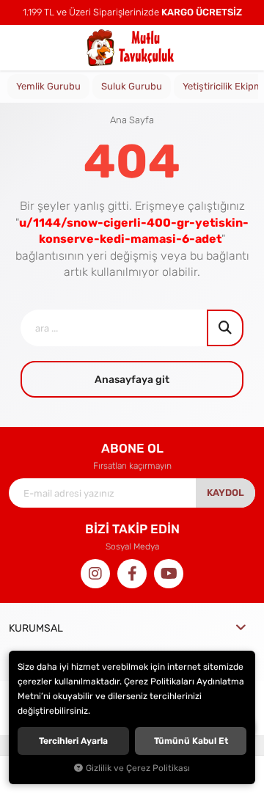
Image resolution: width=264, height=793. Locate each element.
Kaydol (225, 492)
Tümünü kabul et (191, 741)
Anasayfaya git (132, 379)
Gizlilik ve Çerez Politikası (138, 768)
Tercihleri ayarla (73, 741)
